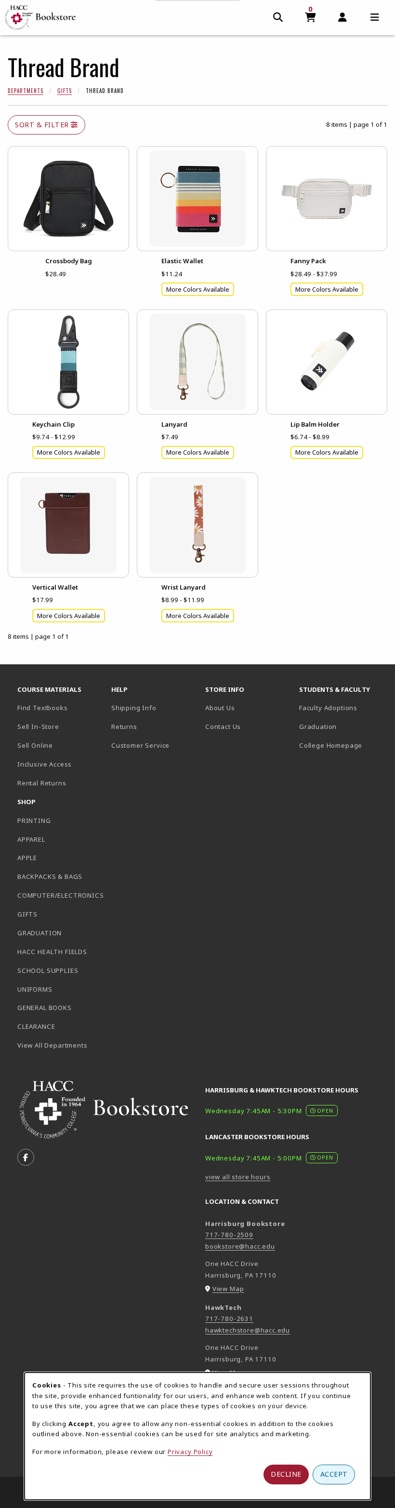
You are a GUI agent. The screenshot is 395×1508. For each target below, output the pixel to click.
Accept (334, 1474)
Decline (286, 1474)
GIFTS (27, 914)
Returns (124, 726)
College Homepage (342, 745)
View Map (228, 1288)
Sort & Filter (43, 124)
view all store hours (238, 1176)
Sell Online (35, 745)
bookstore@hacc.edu (240, 1246)
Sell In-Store (38, 726)
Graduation (318, 726)
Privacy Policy (190, 1451)
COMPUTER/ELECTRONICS (60, 895)
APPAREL (31, 839)
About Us (220, 707)
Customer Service (140, 745)
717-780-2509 (229, 1234)
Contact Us (223, 726)
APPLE (27, 857)
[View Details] (68, 198)
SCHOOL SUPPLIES (47, 970)
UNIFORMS (35, 989)
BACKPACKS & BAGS (49, 876)
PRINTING (34, 820)
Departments (25, 90)
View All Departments (52, 1045)
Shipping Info (134, 707)
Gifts (64, 90)
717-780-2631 (229, 1318)
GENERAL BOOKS (44, 1007)
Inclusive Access (44, 764)
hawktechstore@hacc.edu (247, 1330)
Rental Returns (41, 783)
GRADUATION (39, 933)
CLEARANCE (36, 1026)
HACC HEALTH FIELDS (52, 951)
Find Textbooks (42, 707)
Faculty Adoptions (328, 707)
